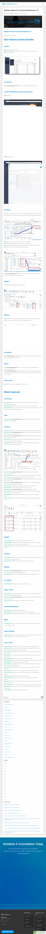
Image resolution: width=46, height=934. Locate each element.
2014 (5, 793)
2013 (5, 796)
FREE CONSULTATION (7, 931)
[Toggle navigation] (43, 4)
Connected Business (17, 13)
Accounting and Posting (9, 704)
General (6, 726)
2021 (5, 774)
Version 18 (6, 754)
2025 (5, 763)
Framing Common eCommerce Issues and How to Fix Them (15, 815)
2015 (5, 790)
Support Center (28, 916)
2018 (5, 782)
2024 (5, 765)
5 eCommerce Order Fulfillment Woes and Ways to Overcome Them (16, 822)
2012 (5, 799)
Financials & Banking (8, 724)
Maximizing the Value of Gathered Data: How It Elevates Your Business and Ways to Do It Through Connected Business (22, 819)
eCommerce (7, 721)
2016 (5, 788)
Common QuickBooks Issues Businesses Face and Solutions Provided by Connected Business (22, 828)
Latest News (27, 919)
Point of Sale (7, 735)
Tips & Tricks (7, 749)
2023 (5, 768)
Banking (6, 707)
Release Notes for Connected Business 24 (12, 813)
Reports (6, 740)
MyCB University (28, 926)
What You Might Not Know (9, 757)
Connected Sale (7, 715)
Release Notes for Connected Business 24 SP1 (13, 810)
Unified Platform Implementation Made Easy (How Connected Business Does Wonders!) (20, 825)
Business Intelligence (8, 710)
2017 (5, 785)
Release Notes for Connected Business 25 (12, 807)
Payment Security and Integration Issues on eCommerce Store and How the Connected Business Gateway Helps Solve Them (22, 832)
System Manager (8, 746)
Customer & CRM (8, 718)
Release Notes (24, 13)
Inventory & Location (8, 729)
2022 (5, 771)
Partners (6, 732)
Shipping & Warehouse (9, 743)
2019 (5, 779)
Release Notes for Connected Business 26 (12, 804)
